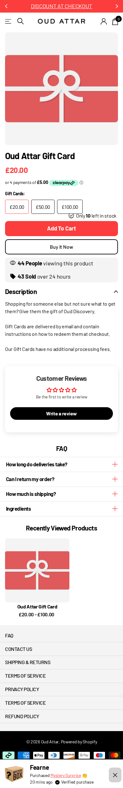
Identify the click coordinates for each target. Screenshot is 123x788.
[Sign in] (104, 21)
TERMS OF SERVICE (25, 676)
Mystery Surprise (65, 775)
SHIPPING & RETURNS (27, 662)
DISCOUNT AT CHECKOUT (61, 6)
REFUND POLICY (22, 716)
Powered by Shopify (79, 741)
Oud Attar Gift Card (37, 606)
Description (21, 291)
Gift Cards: (15, 193)
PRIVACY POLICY (22, 689)
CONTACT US (18, 649)
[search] (20, 21)
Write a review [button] (61, 413)
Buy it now (61, 247)
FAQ (9, 635)
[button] (7, 6)
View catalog (8, 21)
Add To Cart (61, 228)
